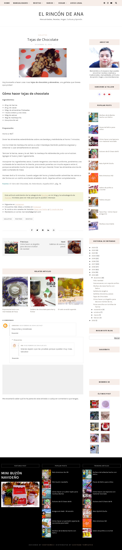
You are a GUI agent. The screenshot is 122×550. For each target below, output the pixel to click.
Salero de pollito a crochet (103, 531)
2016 (94, 267)
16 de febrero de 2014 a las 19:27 (31, 325)
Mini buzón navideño (11, 475)
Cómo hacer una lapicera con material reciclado (109, 140)
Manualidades (20, 3)
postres (18, 219)
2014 (94, 272)
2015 (94, 270)
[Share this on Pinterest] (43, 230)
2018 (94, 261)
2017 (94, 264)
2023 (94, 248)
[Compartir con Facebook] (32, 230)
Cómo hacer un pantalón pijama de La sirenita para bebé (65, 522)
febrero (97, 318)
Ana (22, 345)
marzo (96, 315)
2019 (94, 259)
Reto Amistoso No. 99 (60, 472)
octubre (97, 312)
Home (7, 3)
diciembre (98, 278)
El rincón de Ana (56, 209)
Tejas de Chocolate (100, 297)
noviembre (98, 310)
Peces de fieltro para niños (103, 482)
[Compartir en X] (37, 230)
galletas (42, 35)
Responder (15, 333)
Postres (8, 198)
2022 (94, 250)
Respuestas (18, 340)
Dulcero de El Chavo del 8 (109, 151)
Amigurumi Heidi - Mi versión (63, 511)
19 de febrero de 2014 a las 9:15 (35, 345)
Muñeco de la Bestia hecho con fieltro (107, 116)
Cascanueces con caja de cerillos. (106, 283)
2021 (94, 253)
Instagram (19, 204)
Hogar (61, 3)
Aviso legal (76, 3)
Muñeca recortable (106, 224)
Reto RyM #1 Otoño (106, 163)
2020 (94, 256)
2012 (94, 320)
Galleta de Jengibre (100, 291)
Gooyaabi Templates (82, 545)
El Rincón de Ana (61, 14)
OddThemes (48, 545)
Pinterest (37, 207)
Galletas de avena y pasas (103, 294)
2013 (94, 275)
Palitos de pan (104, 200)
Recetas (37, 3)
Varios (49, 3)
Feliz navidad (98, 281)
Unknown (15, 325)
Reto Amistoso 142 (106, 176)
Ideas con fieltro (41, 209)
